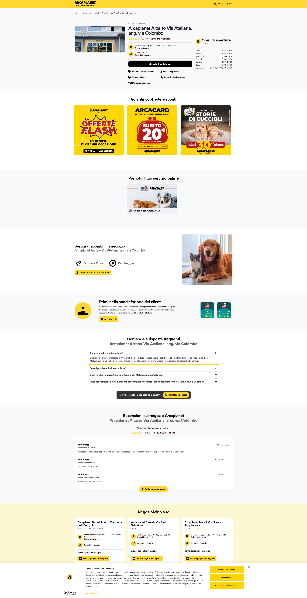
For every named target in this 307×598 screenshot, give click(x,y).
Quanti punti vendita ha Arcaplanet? (108, 368)
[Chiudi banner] (249, 567)
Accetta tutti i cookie (226, 570)
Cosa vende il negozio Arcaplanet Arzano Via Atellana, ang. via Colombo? (126, 375)
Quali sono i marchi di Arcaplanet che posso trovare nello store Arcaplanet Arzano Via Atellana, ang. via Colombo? (147, 381)
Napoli (96, 12)
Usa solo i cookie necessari (226, 585)
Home (77, 12)
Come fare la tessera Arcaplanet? (106, 353)
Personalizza (225, 577)
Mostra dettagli (92, 593)
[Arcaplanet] (85, 3)
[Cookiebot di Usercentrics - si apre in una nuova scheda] (69, 593)
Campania (87, 12)
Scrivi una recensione (161, 38)
